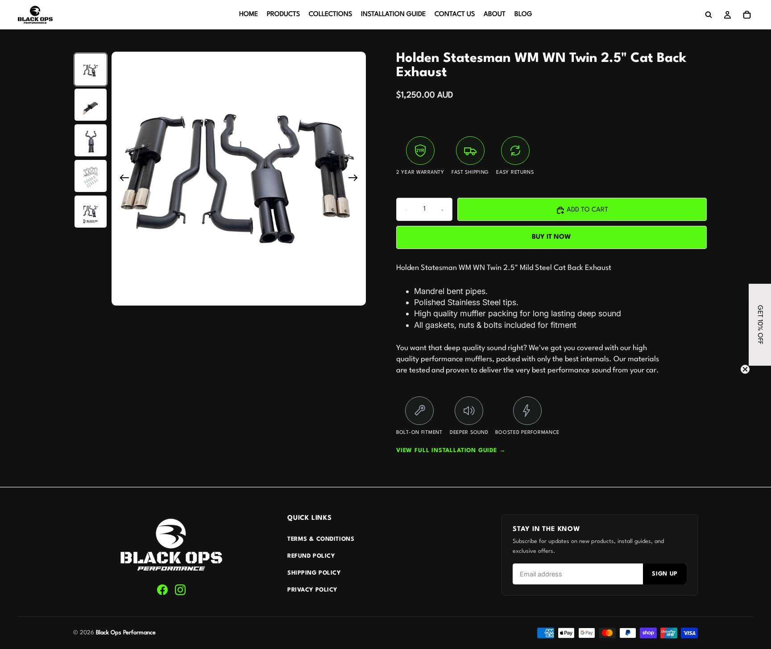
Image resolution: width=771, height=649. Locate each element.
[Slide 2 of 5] (91, 105)
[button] (760, 325)
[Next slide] (356, 179)
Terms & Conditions (320, 539)
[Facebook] (162, 589)
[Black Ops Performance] (171, 545)
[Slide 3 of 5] (91, 141)
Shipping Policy (314, 573)
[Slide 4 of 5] (91, 176)
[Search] (708, 14)
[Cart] (747, 14)
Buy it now (551, 237)
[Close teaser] (745, 369)
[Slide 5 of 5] (91, 212)
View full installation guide (451, 450)
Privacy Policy (312, 590)
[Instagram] (180, 589)
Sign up (665, 574)
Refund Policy (311, 556)
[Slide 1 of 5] (91, 69)
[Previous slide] (122, 179)
